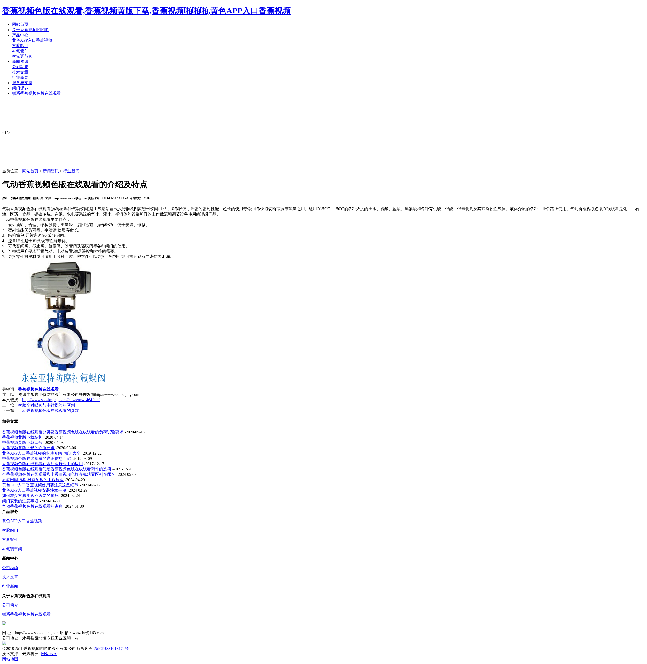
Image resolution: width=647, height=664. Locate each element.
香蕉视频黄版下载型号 (22, 442)
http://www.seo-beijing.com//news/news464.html (61, 400)
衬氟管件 (20, 51)
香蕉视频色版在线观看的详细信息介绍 (36, 458)
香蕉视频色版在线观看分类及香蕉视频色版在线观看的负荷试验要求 (62, 432)
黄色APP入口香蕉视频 (32, 40)
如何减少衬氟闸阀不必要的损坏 (30, 495)
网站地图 (49, 654)
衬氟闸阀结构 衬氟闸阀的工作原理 (33, 480)
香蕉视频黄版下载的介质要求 (28, 448)
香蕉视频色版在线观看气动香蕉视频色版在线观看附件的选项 (56, 469)
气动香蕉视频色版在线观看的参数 (48, 410)
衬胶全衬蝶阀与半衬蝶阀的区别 (46, 405)
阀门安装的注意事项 (20, 501)
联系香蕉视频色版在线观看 (26, 614)
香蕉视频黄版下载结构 (22, 437)
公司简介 (10, 605)
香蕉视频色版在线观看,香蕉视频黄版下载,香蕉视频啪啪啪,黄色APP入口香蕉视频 (146, 10)
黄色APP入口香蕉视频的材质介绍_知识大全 (41, 453)
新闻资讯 (51, 171)
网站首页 (30, 171)
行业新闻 (20, 77)
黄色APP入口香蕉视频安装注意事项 (34, 490)
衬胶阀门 (20, 45)
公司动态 (20, 67)
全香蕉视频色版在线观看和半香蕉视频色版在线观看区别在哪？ (58, 474)
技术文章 (20, 72)
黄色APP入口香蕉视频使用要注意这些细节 (40, 485)
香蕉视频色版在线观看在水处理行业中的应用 (42, 464)
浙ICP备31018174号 (111, 648)
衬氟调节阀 (22, 56)
